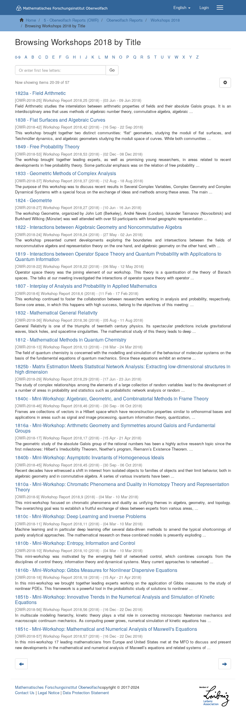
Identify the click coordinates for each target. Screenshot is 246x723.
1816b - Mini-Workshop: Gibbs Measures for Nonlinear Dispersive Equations (96, 570)
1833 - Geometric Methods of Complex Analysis (65, 173)
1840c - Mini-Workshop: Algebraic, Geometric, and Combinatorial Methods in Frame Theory (111, 398)
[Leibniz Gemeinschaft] (214, 696)
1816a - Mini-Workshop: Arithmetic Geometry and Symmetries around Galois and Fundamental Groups (115, 428)
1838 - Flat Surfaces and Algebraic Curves (60, 119)
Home (31, 20)
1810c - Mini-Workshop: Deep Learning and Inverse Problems (80, 516)
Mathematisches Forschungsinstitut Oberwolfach (57, 687)
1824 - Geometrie (33, 200)
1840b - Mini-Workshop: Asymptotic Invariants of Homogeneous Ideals (89, 457)
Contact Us (24, 692)
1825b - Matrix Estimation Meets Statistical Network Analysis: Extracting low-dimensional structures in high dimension (122, 369)
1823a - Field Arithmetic (40, 93)
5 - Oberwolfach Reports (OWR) (71, 20)
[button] (182, 7)
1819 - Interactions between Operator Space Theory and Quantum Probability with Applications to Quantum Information (118, 256)
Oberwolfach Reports (124, 20)
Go (112, 70)
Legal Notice (48, 692)
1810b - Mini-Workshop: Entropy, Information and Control (75, 542)
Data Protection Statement (86, 692)
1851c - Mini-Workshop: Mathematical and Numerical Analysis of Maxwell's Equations (106, 628)
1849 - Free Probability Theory (47, 146)
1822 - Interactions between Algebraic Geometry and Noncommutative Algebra (98, 226)
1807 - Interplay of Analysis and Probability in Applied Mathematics (86, 285)
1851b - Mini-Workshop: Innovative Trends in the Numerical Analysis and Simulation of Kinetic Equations (114, 599)
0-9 (17, 57)
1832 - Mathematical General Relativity (56, 312)
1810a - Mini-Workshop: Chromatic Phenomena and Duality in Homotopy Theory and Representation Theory (122, 487)
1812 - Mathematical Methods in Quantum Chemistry (70, 339)
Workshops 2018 (165, 20)
